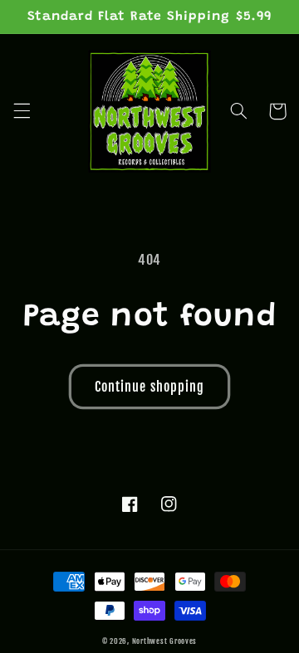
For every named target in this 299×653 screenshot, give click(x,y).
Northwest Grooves (165, 641)
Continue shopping (149, 386)
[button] (21, 111)
